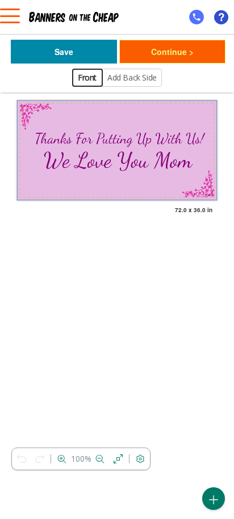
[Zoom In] (62, 459)
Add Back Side (132, 77)
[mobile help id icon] (196, 17)
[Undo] (22, 459)
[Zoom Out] (100, 459)
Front (87, 77)
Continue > (172, 51)
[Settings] (140, 459)
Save (64, 51)
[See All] (118, 459)
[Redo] (40, 459)
